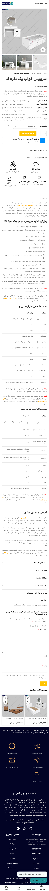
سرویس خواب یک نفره (21, 73)
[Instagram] (31, 828)
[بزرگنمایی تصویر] (43, 49)
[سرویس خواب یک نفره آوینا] (13, 706)
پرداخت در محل (39, 181)
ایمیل (44, 665)
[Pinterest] (18, 828)
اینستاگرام (36, 859)
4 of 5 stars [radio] (32, 626)
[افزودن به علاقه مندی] (28, 702)
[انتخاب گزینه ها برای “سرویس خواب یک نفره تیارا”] (28, 698)
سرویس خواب (36, 73)
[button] (45, 31)
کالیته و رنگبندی (12, 863)
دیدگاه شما (42, 629)
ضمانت (13, 169)
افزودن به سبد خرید (28, 133)
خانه (45, 73)
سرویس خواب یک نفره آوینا (14, 718)
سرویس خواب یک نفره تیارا (37, 718)
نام (45, 656)
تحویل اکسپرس (37, 753)
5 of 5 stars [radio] (30, 626)
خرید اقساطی (24, 181)
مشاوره (9, 182)
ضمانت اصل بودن (12, 753)
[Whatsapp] (24, 828)
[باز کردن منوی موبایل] (46, 3)
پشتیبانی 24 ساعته (37, 767)
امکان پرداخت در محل (12, 767)
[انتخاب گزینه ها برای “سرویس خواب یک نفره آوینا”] (5, 698)
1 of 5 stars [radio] (37, 626)
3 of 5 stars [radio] (34, 626)
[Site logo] (7, 3)
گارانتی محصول (37, 781)
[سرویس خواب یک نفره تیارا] (36, 706)
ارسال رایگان (36, 169)
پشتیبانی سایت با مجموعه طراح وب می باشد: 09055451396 (24, 883)
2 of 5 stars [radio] (35, 626)
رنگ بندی (43, 126)
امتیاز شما (43, 626)
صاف (9, 126)
